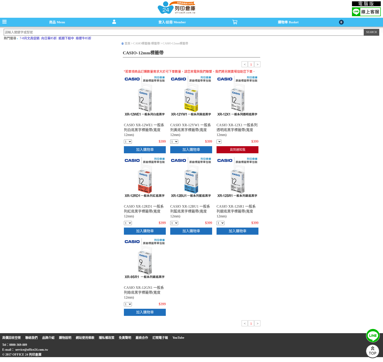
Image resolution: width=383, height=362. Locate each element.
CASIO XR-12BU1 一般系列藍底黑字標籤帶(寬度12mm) (190, 211)
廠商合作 (142, 337)
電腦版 (366, 3)
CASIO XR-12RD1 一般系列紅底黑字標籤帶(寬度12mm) (144, 211)
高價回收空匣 (11, 337)
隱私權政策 (106, 337)
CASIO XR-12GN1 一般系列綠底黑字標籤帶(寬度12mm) (144, 292)
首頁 (127, 43)
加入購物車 (145, 149)
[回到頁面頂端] (372, 357)
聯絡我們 (31, 337)
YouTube (178, 337)
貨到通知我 (237, 149)
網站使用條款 (85, 337)
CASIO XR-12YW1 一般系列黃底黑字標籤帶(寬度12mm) (190, 130)
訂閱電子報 (160, 337)
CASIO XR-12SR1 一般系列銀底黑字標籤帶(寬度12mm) (236, 211)
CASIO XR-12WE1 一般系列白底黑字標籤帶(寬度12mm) (144, 130)
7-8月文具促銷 (29, 38)
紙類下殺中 (66, 38)
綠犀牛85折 (83, 38)
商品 (57, 22)
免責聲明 (125, 337)
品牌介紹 (48, 337)
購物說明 (65, 337)
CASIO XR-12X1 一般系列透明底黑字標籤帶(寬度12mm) (237, 130)
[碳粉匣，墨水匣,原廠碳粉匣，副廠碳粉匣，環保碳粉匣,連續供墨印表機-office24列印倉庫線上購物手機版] (176, 13)
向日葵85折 (49, 38)
